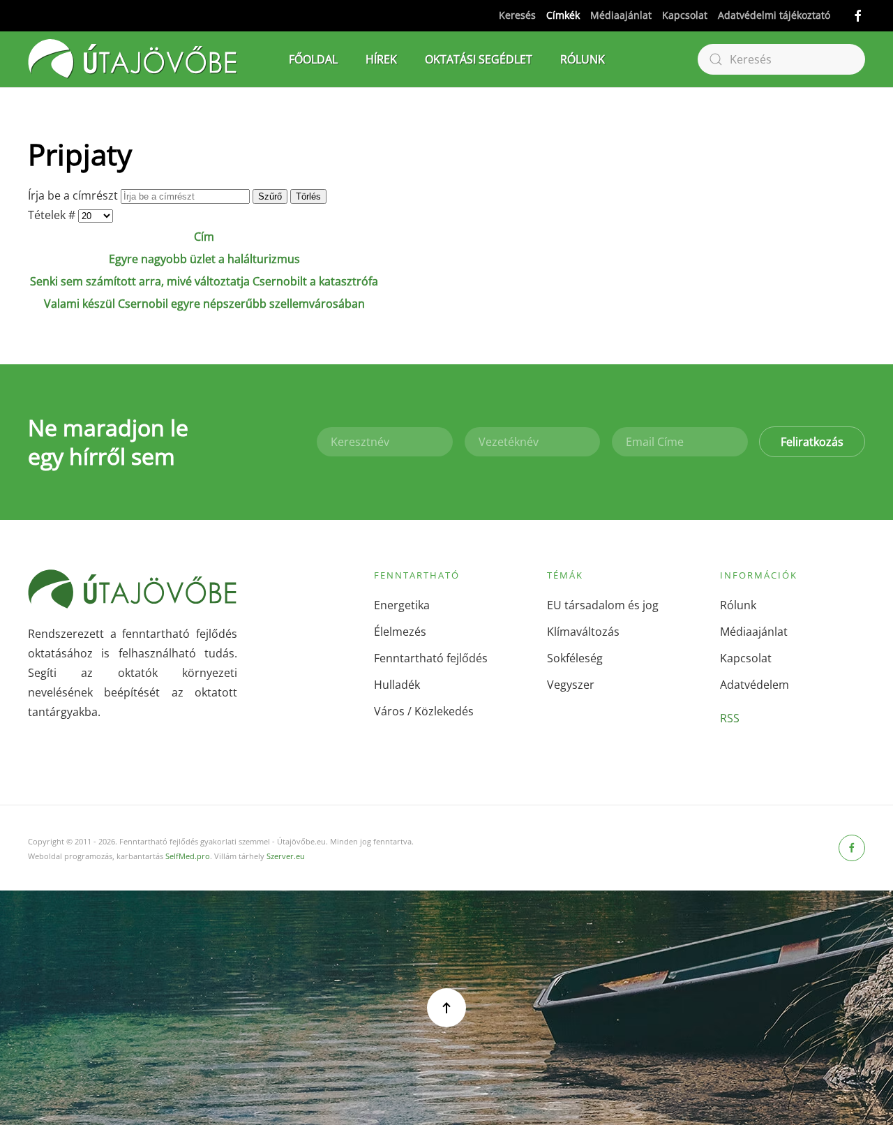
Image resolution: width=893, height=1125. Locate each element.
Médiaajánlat (621, 15)
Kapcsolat (684, 15)
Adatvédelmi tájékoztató (774, 15)
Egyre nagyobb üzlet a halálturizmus (204, 259)
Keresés (517, 15)
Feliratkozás (812, 441)
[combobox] (781, 59)
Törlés (308, 196)
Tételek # (53, 215)
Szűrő (270, 196)
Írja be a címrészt (74, 195)
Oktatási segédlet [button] (478, 59)
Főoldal (313, 59)
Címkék (563, 15)
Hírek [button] (381, 59)
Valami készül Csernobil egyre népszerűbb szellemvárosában (204, 303)
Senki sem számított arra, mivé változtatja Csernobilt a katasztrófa (204, 281)
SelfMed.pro (187, 856)
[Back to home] (132, 59)
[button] (446, 1007)
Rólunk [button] (582, 59)
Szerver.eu (286, 856)
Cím (204, 236)
